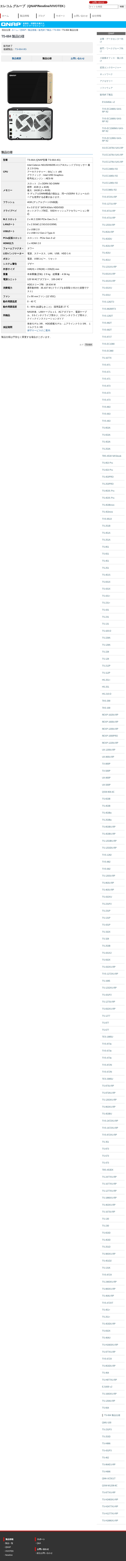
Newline (9, 1555)
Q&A (39, 1543)
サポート (60, 15)
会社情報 (96, 15)
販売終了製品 (45, 30)
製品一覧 (9, 1543)
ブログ (41, 15)
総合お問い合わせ (44, 1553)
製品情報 (24, 15)
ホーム (5, 15)
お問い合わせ (98, 2)
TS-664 (56, 30)
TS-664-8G (21, 49)
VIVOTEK (9, 1551)
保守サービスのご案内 (38, 330)
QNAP (23, 30)
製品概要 (16, 58)
